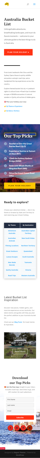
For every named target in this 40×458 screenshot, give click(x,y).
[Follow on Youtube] (29, 428)
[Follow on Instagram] (17, 428)
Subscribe (20, 418)
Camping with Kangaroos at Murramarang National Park (20, 341)
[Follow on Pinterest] (23, 428)
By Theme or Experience (14, 106)
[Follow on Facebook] (10, 428)
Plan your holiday (20, 186)
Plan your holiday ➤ (18, 52)
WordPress (20, 455)
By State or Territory (12, 111)
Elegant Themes (19, 452)
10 (28, 356)
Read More (20, 351)
